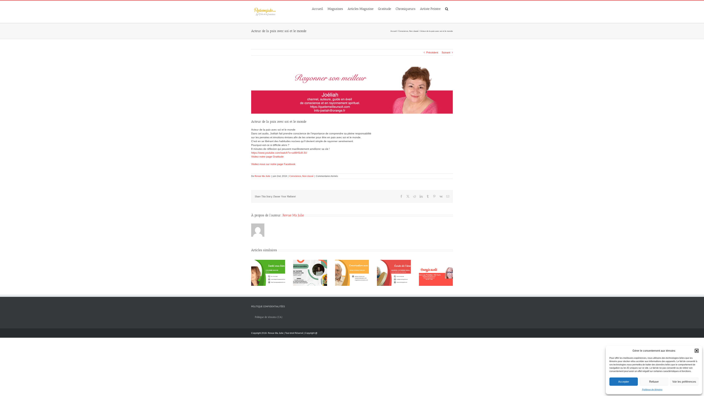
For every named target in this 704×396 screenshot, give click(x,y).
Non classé (308, 176)
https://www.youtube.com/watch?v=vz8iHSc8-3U (279, 152)
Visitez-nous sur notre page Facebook (273, 164)
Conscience (295, 176)
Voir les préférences (684, 381)
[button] (696, 351)
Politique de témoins (652, 389)
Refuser (654, 381)
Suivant (446, 52)
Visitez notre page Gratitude (267, 156)
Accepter (623, 381)
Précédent (432, 52)
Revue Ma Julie (262, 176)
